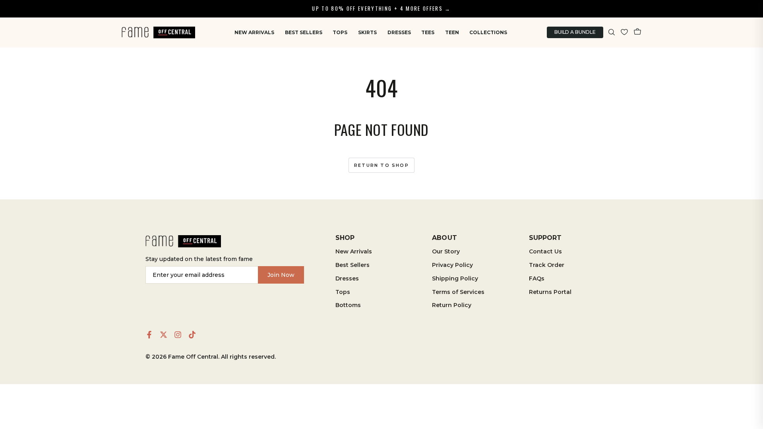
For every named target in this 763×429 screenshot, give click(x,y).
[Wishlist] (624, 32)
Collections (488, 32)
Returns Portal (550, 292)
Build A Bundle (575, 32)
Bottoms (348, 305)
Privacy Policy (452, 265)
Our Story (446, 251)
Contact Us (545, 251)
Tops (340, 32)
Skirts (367, 32)
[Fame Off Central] (183, 241)
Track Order (546, 265)
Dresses (399, 32)
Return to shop (381, 165)
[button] (611, 32)
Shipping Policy (455, 278)
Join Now (280, 274)
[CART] (637, 32)
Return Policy (451, 305)
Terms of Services (458, 292)
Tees (427, 32)
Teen (452, 32)
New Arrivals (254, 32)
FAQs (536, 278)
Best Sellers (303, 32)
